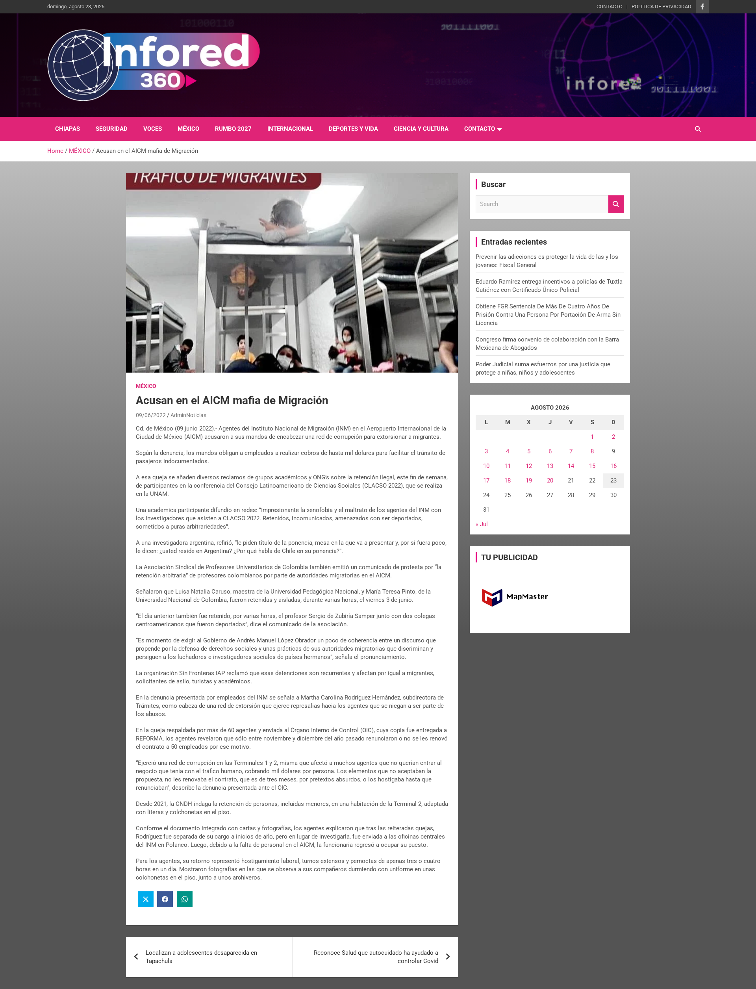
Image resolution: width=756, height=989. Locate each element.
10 (486, 465)
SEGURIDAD (112, 128)
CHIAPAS (67, 128)
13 (550, 465)
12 (529, 465)
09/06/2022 (151, 415)
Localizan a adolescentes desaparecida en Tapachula (201, 957)
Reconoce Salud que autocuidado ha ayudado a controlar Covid (376, 957)
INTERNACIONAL (290, 128)
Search (616, 204)
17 (486, 480)
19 (529, 480)
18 (507, 480)
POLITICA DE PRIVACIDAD (661, 6)
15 (592, 465)
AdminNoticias (188, 415)
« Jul (482, 524)
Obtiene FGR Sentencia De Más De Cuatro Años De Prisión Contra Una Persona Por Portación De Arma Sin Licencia (548, 315)
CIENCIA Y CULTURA (421, 128)
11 (507, 465)
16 (613, 465)
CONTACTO (610, 6)
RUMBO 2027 (233, 128)
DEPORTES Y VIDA (353, 128)
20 (550, 480)
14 (571, 465)
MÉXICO (188, 128)
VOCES (152, 128)
